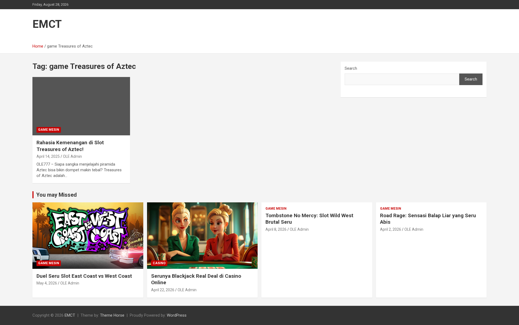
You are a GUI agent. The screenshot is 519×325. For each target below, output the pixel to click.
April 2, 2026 (390, 229)
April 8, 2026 (276, 229)
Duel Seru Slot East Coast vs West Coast (84, 276)
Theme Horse (112, 315)
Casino (159, 263)
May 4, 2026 (46, 283)
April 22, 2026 (162, 290)
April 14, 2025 (48, 156)
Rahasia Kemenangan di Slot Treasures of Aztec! (70, 145)
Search (351, 68)
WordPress (177, 315)
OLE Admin (72, 156)
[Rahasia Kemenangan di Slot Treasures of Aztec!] (81, 106)
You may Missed (56, 195)
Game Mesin (48, 130)
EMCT (47, 24)
